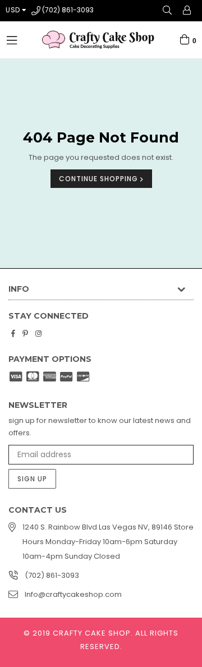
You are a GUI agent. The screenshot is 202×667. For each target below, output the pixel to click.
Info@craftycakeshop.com (73, 594)
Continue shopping (99, 178)
